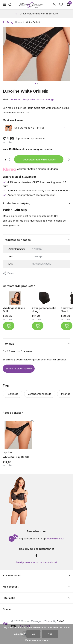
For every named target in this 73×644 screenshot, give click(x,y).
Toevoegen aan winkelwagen (38, 159)
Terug (9, 22)
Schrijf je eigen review (19, 368)
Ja (33, 634)
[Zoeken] (9, 5)
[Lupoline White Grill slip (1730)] (18, 435)
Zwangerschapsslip (39, 393)
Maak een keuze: (13, 120)
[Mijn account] (54, 5)
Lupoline (15, 99)
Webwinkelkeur (55, 538)
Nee (50, 634)
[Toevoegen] (8, 326)
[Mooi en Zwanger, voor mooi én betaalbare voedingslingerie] (36, 4)
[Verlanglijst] (61, 4)
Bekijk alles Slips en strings (38, 99)
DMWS (61, 621)
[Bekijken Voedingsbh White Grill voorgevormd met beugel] (15, 298)
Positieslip (12, 393)
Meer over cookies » (36, 640)
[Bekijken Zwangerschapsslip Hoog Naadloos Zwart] (44, 298)
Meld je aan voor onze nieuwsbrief (36, 562)
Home (18, 22)
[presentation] (3, 54)
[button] (35, 83)
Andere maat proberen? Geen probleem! (31, 194)
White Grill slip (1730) (16, 456)
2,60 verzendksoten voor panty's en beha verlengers (38, 190)
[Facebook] (36, 555)
